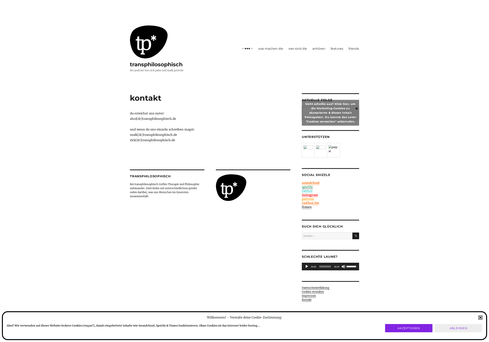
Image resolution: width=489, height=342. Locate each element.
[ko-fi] (321, 150)
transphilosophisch (156, 64)
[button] (480, 317)
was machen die (270, 48)
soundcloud (310, 183)
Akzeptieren (409, 328)
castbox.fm (310, 203)
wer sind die (297, 48)
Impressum (309, 295)
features (337, 48)
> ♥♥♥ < (247, 48)
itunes (307, 207)
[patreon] (308, 150)
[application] (330, 266)
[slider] (352, 266)
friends (354, 48)
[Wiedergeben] (307, 266)
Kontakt (307, 299)
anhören (318, 48)
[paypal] (333, 150)
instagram (310, 195)
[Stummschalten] (343, 266)
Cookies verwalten (313, 291)
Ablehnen (458, 328)
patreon (308, 199)
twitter (307, 191)
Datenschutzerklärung (315, 287)
